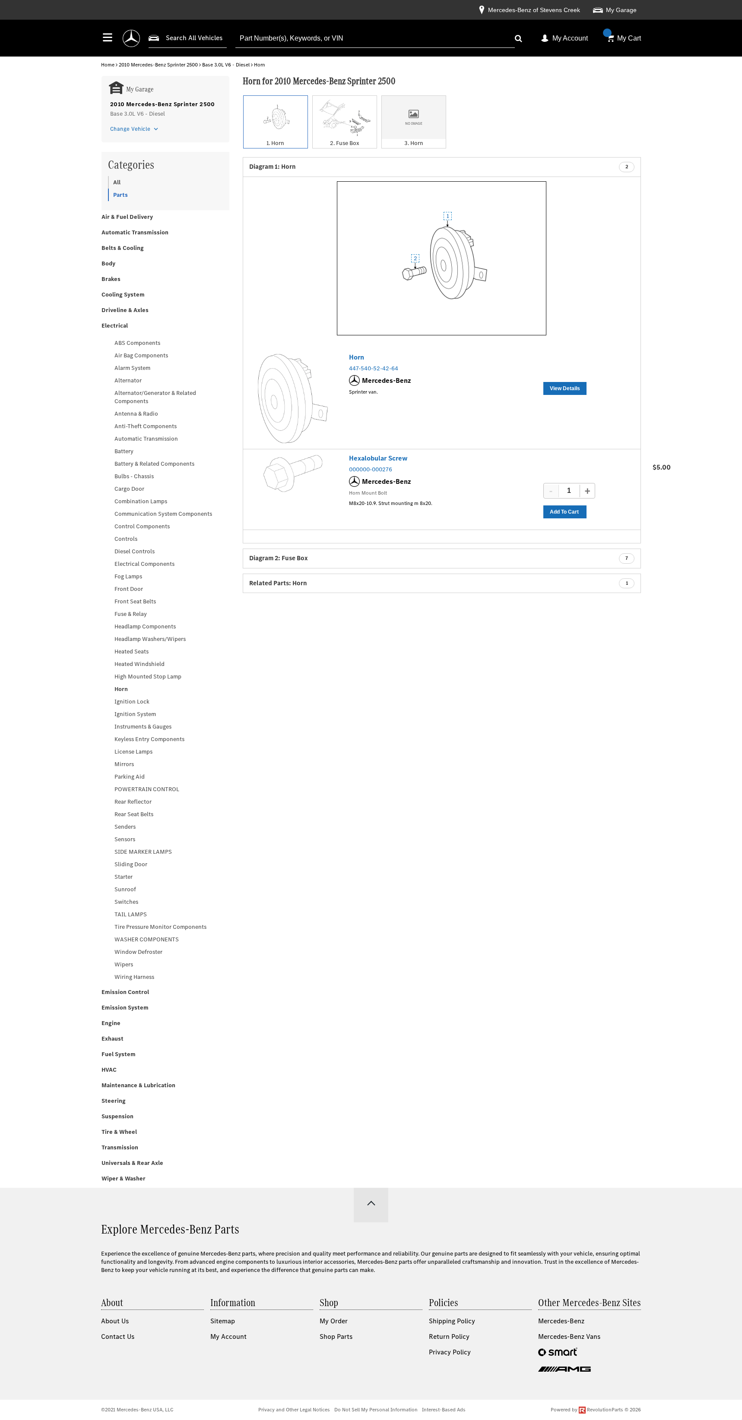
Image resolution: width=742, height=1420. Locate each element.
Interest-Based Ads (444, 1409)
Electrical (114, 326)
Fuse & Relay (130, 614)
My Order (334, 1320)
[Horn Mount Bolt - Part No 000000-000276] (292, 473)
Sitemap (222, 1320)
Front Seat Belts (135, 601)
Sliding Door (130, 864)
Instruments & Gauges (142, 727)
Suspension (117, 1116)
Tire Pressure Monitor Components (160, 927)
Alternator (128, 380)
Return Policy (449, 1336)
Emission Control (125, 992)
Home (107, 64)
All (116, 182)
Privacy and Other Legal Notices (294, 1409)
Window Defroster (138, 952)
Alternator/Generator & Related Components (155, 397)
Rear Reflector (133, 802)
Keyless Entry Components (149, 739)
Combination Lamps (140, 501)
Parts (120, 195)
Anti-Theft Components (145, 426)
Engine (110, 1023)
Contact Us (117, 1336)
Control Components (142, 526)
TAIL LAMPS (130, 914)
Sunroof (125, 889)
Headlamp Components (145, 626)
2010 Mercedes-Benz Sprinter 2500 (158, 64)
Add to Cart (564, 512)
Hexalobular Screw (378, 458)
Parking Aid (129, 777)
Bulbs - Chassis (134, 476)
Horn (121, 689)
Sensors (124, 839)
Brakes (110, 279)
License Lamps (133, 752)
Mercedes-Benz (561, 1320)
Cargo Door (129, 489)
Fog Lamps (128, 576)
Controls (125, 539)
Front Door (128, 589)
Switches (126, 902)
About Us (115, 1320)
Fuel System (118, 1054)
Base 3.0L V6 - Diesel (226, 64)
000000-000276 (370, 469)
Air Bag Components (141, 355)
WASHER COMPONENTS (146, 939)
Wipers (123, 964)
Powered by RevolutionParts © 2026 (596, 1409)
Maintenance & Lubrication (138, 1085)
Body (108, 263)
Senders (125, 827)
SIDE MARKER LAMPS (143, 852)
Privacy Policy (450, 1352)
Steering (113, 1101)
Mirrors (124, 764)
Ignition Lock (131, 701)
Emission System (125, 1007)
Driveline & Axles (125, 310)
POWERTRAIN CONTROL (146, 789)
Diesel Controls (134, 551)
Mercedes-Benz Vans (569, 1336)
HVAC (109, 1070)
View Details (565, 388)
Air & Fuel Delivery (127, 217)
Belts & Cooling (122, 248)
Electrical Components (144, 564)
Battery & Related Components (154, 464)
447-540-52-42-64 (373, 368)
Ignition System (135, 714)
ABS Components (137, 343)
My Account (570, 38)
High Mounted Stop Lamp (147, 676)
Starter (123, 877)
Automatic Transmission (134, 232)
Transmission (119, 1147)
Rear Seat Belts (133, 814)
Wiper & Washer (123, 1178)
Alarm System (132, 368)
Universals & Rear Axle (132, 1163)
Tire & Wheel (119, 1132)
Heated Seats (131, 651)
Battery (123, 451)
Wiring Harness (134, 977)
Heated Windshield (139, 664)
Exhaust (112, 1039)
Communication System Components (163, 514)
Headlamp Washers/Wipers (150, 639)
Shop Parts (336, 1336)
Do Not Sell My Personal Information (376, 1409)
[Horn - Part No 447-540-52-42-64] (292, 399)
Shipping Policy (452, 1320)
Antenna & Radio (136, 414)
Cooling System (123, 294)
